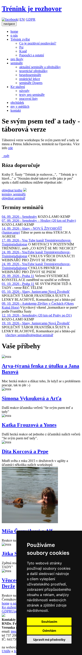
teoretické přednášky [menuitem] (33, 71)
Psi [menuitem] (21, 47)
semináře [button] (16, 63)
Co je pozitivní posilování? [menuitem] (37, 43)
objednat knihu (12, 190)
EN (21, 19)
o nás (13, 603)
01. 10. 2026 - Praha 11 (18, 284)
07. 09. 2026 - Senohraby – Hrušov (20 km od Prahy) (39, 220)
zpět (5, 156)
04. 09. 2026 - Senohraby (19, 216)
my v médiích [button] (19, 106)
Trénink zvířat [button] (20, 39)
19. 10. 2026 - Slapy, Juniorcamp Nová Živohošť (36, 323)
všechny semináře (17, 335)
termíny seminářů (14, 194)
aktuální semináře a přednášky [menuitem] (40, 67)
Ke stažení (9, 607)
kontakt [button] (15, 110)
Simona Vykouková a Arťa (31, 398)
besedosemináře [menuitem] (30, 75)
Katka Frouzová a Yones (29, 425)
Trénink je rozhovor (32, 9)
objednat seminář (13, 198)
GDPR (30, 19)
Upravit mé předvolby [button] (49, 639)
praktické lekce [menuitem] (29, 79)
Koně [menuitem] (23, 51)
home (5, 603)
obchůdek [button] (17, 102)
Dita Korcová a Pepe (25, 451)
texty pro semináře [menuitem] (32, 95)
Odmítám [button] (49, 630)
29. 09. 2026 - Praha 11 (18, 276)
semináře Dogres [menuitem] (30, 83)
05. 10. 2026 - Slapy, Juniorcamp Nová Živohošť (36, 291)
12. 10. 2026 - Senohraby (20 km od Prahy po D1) (37, 315)
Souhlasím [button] (49, 621)
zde (10, 148)
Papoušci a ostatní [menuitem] (31, 55)
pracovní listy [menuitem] (28, 98)
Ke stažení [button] (17, 87)
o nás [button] (14, 35)
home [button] (14, 31)
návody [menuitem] (24, 91)
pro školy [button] (16, 59)
